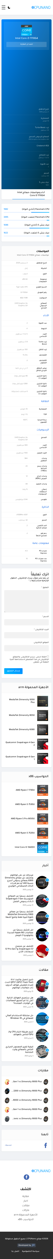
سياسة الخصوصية (30, 1251)
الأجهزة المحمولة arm (26, 1215)
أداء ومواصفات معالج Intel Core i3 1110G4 (31, 194)
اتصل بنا (15, 1251)
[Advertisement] (26, 78)
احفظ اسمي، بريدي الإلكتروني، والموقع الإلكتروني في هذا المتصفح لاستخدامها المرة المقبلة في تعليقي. (29, 659)
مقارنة (25, 1196)
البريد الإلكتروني (41, 630)
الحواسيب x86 (26, 1219)
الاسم (45, 617)
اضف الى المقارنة (26, 44)
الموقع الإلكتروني (41, 643)
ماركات (25, 1210)
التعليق (45, 588)
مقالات (25, 1205)
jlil (33, 1245)
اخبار (26, 1201)
